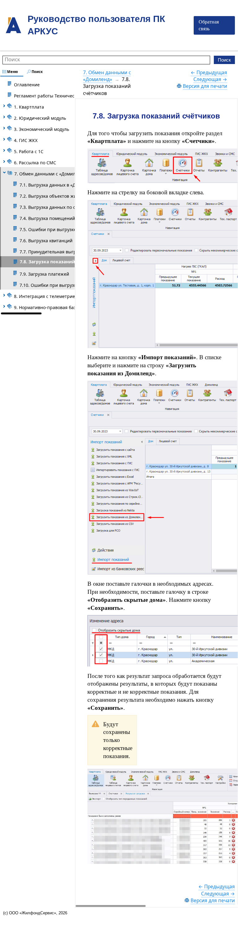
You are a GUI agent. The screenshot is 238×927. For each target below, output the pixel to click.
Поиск (12, 59)
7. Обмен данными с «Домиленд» (107, 76)
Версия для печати (205, 86)
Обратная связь (209, 25)
